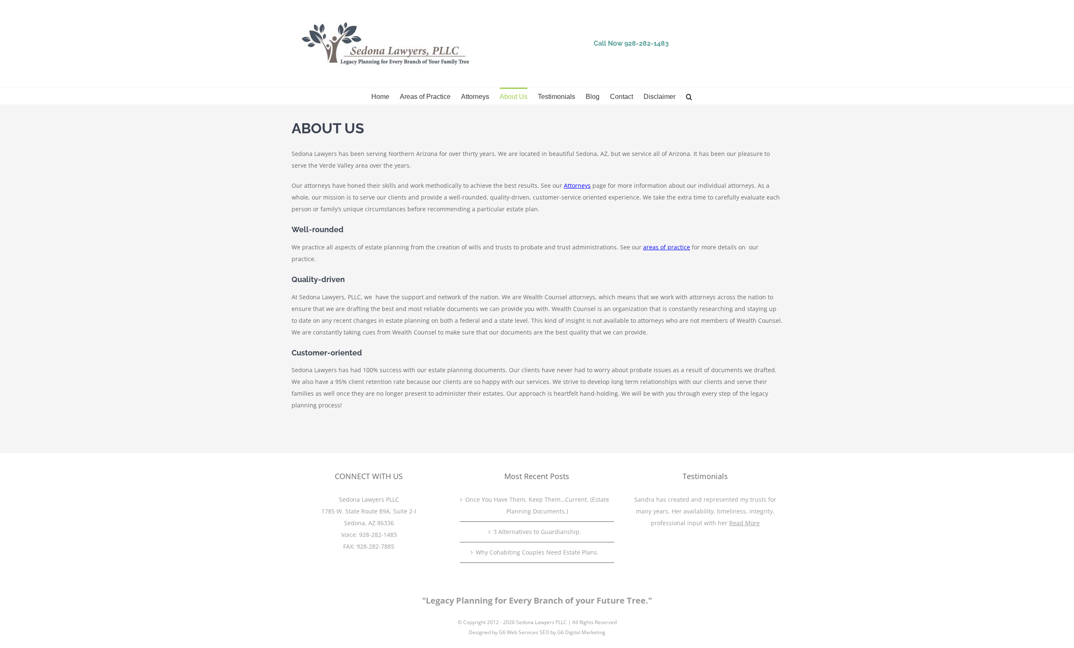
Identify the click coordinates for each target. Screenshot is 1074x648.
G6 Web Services (518, 632)
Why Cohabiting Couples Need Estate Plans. (537, 552)
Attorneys (577, 185)
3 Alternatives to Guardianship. (537, 532)
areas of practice (666, 247)
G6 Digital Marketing (581, 632)
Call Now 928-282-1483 (631, 43)
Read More (744, 523)
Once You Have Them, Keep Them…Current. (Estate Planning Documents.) (537, 505)
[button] (689, 96)
